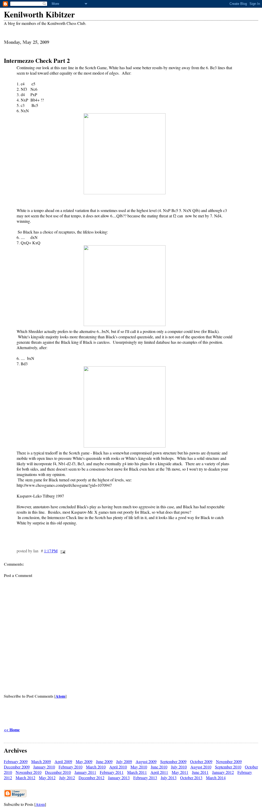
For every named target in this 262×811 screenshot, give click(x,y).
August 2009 (146, 761)
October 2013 (191, 777)
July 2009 (124, 761)
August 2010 (200, 766)
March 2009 (41, 761)
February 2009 (16, 761)
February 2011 (112, 772)
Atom (60, 696)
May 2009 (84, 761)
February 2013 (145, 777)
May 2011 (180, 772)
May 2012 (47, 777)
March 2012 (25, 777)
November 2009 (229, 761)
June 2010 (159, 766)
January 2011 (85, 772)
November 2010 (28, 772)
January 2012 (223, 772)
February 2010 (70, 766)
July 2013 (169, 777)
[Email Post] (62, 550)
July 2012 (67, 777)
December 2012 (91, 777)
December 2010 (58, 772)
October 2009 (201, 761)
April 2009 (63, 761)
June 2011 (200, 772)
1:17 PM (51, 550)
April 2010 (118, 766)
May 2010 (138, 766)
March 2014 (216, 777)
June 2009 (104, 761)
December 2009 (17, 766)
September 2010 (228, 766)
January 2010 (44, 766)
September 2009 (173, 761)
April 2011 (159, 772)
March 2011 (137, 772)
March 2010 (96, 766)
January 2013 (119, 777)
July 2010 (179, 766)
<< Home (12, 730)
